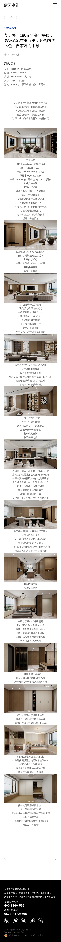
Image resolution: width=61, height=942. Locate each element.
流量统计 (42, 935)
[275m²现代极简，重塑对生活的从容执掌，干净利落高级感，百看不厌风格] (45, 858)
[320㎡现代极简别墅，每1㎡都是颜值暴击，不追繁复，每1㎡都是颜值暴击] (16, 858)
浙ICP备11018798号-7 (14, 932)
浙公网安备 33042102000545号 (21, 935)
